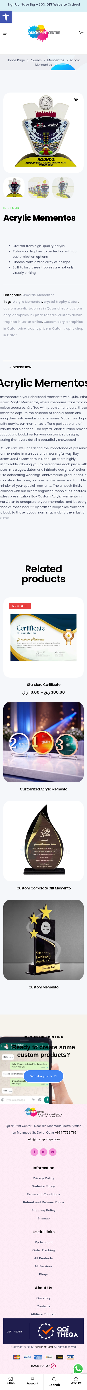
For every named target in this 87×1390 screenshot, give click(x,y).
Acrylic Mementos (27, 301)
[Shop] (11, 1378)
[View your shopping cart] (81, 33)
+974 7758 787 (66, 1132)
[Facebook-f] (34, 1152)
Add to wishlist (73, 609)
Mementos (55, 60)
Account (32, 1383)
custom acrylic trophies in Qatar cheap (35, 308)
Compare (73, 631)
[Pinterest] (53, 1152)
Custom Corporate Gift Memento (44, 888)
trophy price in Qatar (44, 328)
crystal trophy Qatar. (61, 301)
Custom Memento (43, 987)
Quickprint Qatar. (43, 1347)
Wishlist (76, 1383)
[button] (6, 17)
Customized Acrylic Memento (43, 789)
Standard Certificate (43, 684)
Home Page (16, 60)
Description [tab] (21, 367)
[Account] (32, 1378)
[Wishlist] (76, 1378)
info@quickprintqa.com (43, 1139)
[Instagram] (43, 1152)
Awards (36, 60)
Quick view (73, 620)
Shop (10, 1383)
